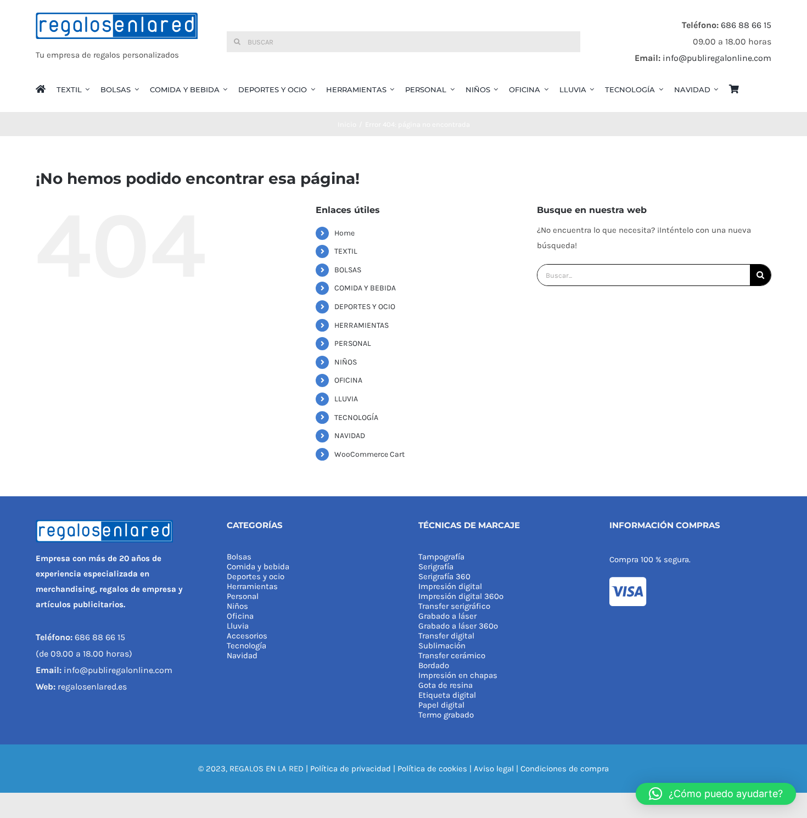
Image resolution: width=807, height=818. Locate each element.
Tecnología (246, 646)
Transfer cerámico (451, 655)
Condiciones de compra (564, 769)
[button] (716, 794)
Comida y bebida (258, 567)
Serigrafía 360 (444, 576)
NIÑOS (345, 362)
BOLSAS (347, 269)
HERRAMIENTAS (361, 325)
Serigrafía (435, 567)
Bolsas (239, 557)
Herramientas (252, 586)
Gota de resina (445, 685)
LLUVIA (346, 399)
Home (344, 233)
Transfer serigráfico (454, 606)
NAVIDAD (349, 435)
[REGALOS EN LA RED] (117, 42)
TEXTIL (345, 251)
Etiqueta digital (447, 695)
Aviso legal (494, 769)
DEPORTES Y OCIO (364, 306)
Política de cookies (432, 769)
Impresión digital (450, 586)
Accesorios (247, 636)
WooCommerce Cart (369, 454)
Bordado (433, 665)
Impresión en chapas (457, 675)
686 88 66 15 (746, 25)
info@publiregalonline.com (717, 58)
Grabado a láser (447, 616)
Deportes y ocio (255, 576)
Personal (243, 596)
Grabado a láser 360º (458, 626)
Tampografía (441, 557)
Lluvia (238, 626)
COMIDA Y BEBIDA (365, 288)
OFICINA (348, 380)
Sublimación (442, 646)
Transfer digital (446, 636)
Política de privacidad (350, 769)
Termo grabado (446, 715)
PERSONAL (352, 343)
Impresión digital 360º (460, 596)
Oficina (240, 616)
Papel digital (441, 705)
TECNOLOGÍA (356, 417)
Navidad (242, 655)
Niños (237, 606)
